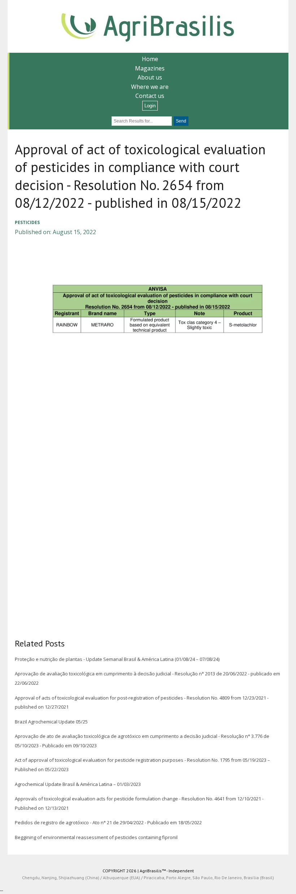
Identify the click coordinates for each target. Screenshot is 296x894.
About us (150, 77)
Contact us (149, 96)
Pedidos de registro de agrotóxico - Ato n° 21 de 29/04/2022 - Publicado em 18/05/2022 (108, 822)
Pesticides (27, 222)
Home (150, 59)
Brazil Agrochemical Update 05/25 (51, 721)
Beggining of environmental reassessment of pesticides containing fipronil (96, 837)
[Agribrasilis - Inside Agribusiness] (148, 26)
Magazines (150, 68)
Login (150, 105)
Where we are (150, 87)
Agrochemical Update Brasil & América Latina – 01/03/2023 (78, 784)
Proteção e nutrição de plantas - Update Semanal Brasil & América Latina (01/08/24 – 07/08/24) (117, 659)
